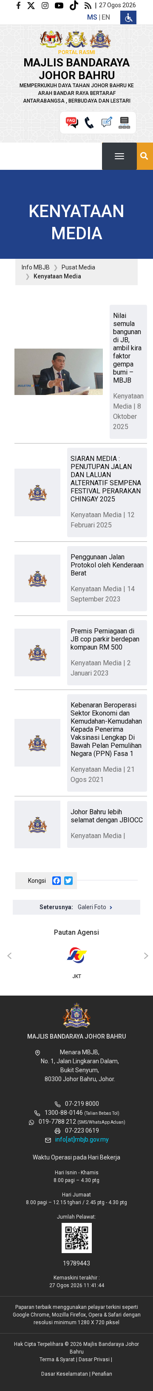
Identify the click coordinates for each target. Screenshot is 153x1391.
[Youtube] (62, 5)
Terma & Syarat (57, 1359)
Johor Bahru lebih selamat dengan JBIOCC (107, 816)
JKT (76, 976)
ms (92, 17)
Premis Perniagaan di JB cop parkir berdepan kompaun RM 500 (105, 639)
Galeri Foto (92, 907)
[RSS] (90, 5)
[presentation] (8, 956)
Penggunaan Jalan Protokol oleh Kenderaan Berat (107, 565)
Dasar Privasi (94, 1359)
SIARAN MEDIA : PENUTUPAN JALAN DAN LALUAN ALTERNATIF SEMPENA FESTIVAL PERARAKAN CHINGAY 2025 (106, 479)
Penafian (102, 1374)
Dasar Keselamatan (64, 1374)
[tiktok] (77, 5)
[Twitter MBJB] (34, 5)
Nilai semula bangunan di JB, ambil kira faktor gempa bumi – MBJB (127, 348)
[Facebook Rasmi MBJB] (22, 5)
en (106, 17)
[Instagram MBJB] (48, 5)
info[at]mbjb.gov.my (82, 1139)
